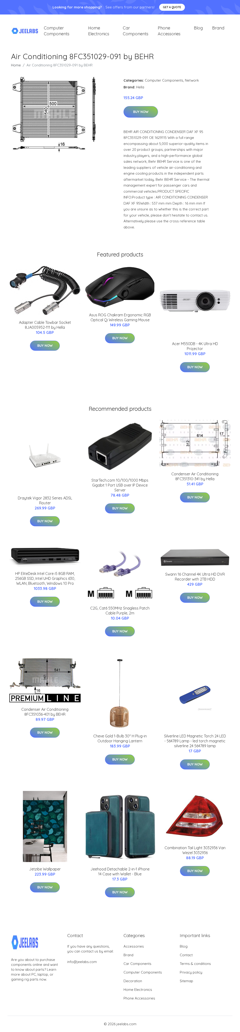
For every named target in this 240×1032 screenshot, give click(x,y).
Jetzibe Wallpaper (45, 869)
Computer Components (56, 30)
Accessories (134, 946)
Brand (218, 28)
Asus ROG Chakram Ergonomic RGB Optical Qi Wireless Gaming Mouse (120, 317)
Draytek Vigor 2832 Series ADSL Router (45, 500)
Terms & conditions (195, 963)
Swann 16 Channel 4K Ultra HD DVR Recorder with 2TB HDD (195, 576)
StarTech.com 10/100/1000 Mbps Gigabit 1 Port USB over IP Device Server (119, 485)
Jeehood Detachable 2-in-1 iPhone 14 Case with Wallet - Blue (120, 871)
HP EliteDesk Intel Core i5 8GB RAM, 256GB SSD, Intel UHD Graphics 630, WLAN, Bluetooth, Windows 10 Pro (45, 578)
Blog (198, 28)
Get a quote (172, 7)
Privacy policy (191, 972)
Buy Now (140, 112)
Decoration (133, 981)
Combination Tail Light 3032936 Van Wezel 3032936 (195, 850)
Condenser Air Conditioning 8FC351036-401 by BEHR (44, 712)
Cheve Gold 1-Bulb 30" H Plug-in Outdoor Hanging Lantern (120, 738)
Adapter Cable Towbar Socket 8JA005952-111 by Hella (45, 325)
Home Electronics (98, 30)
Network (192, 80)
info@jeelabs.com (82, 962)
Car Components (135, 30)
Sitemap (186, 981)
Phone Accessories (169, 30)
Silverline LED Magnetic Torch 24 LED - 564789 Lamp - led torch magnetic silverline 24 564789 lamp (195, 741)
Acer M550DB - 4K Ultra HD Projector (195, 346)
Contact (186, 955)
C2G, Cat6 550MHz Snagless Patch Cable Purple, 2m (120, 610)
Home (16, 65)
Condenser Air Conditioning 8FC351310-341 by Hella (194, 476)
